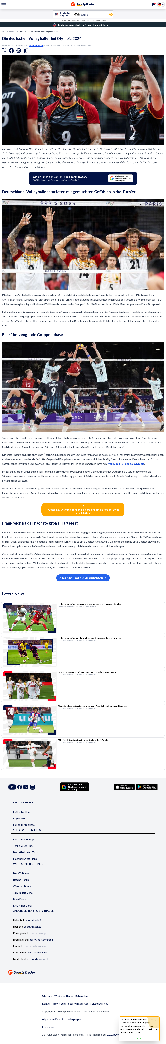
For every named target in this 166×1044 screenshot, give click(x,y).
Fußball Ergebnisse (24, 824)
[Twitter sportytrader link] (25, 787)
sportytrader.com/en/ (35, 945)
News (11, 31)
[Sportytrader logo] (83, 972)
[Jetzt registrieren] (153, 4)
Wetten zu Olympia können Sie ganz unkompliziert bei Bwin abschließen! (83, 511)
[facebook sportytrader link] (19, 787)
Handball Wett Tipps (25, 858)
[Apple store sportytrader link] (124, 787)
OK (139, 1038)
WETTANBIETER (23, 802)
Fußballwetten (21, 811)
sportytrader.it (34, 920)
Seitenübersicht (99, 1003)
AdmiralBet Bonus (23, 892)
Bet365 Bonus (21, 873)
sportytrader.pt (38, 933)
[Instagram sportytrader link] (33, 787)
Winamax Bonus (22, 886)
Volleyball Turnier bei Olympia (126, 463)
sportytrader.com (37, 952)
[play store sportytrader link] (147, 787)
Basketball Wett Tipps (26, 852)
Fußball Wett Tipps (24, 839)
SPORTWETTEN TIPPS (27, 829)
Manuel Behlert (36, 45)
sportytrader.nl (39, 958)
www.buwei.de (115, 1034)
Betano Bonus (21, 879)
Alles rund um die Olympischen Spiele (83, 577)
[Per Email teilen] (19, 51)
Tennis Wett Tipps (23, 845)
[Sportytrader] (3, 31)
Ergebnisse (19, 818)
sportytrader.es (32, 926)
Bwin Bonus (19, 899)
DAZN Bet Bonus (23, 905)
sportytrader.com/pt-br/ (42, 939)
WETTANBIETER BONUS (28, 863)
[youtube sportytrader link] (12, 787)
